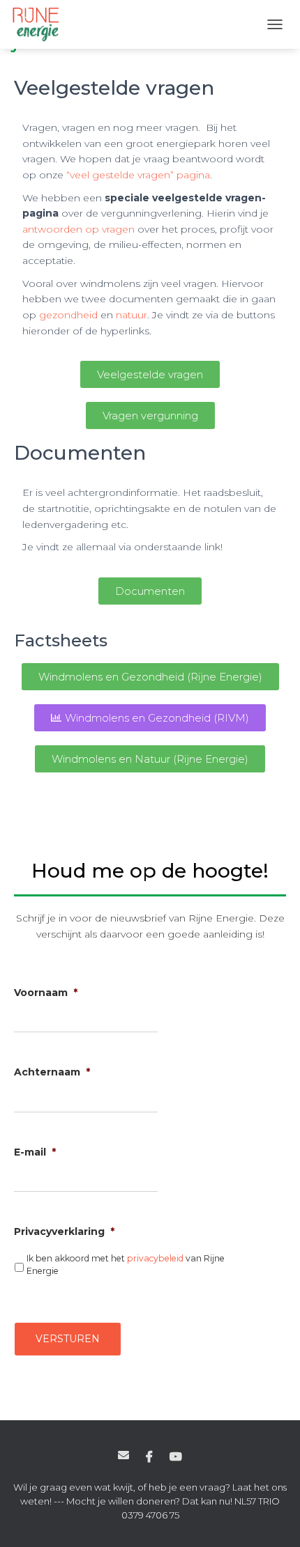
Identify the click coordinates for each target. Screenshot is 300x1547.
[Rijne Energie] (41, 24)
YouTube (176, 1457)
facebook (149, 1457)
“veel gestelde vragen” (120, 175)
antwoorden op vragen (78, 229)
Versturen (68, 1338)
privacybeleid (155, 1258)
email (123, 1455)
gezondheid (68, 315)
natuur (131, 315)
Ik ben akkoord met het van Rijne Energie (126, 1264)
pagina (193, 175)
